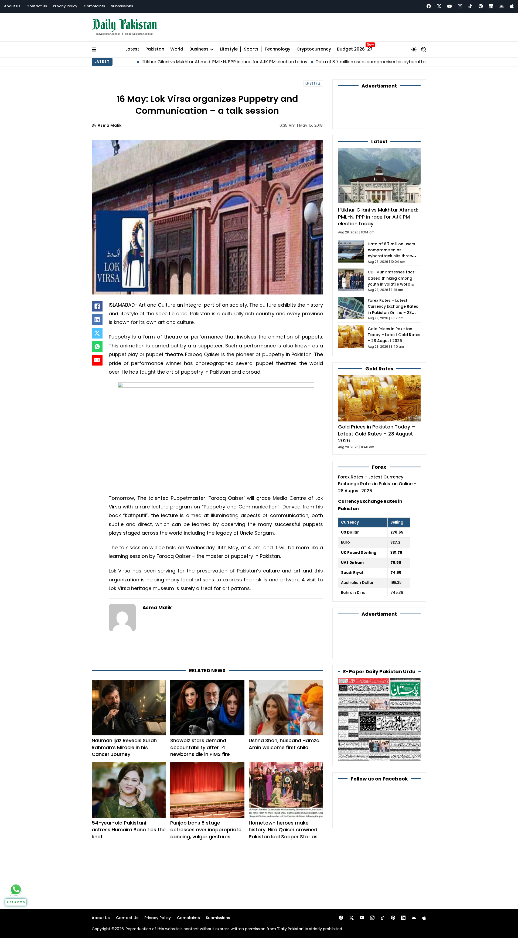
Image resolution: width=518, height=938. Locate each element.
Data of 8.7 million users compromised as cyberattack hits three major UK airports (355, 62)
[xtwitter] (439, 6)
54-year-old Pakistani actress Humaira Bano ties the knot (129, 829)
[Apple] (512, 6)
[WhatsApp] (97, 346)
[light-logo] (126, 27)
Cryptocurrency (314, 49)
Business (199, 49)
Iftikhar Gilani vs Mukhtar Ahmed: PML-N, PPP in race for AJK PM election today (177, 62)
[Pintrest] (481, 6)
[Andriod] (501, 6)
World (176, 49)
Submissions (122, 6)
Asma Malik (110, 125)
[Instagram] (460, 6)
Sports (251, 49)
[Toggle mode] (414, 49)
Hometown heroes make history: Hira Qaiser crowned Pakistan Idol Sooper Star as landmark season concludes (283, 833)
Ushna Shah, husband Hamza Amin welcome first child (284, 744)
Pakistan (154, 49)
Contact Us (36, 6)
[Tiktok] (470, 6)
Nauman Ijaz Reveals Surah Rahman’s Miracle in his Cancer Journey (124, 747)
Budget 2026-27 (355, 49)
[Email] (97, 360)
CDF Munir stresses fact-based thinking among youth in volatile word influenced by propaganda (392, 284)
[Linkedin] (491, 6)
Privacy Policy (65, 6)
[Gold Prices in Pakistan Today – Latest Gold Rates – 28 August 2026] (379, 398)
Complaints (94, 6)
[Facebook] (429, 6)
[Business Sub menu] (212, 49)
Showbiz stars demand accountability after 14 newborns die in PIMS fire (200, 747)
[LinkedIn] (97, 319)
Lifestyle (229, 49)
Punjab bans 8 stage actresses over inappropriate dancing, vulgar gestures (205, 829)
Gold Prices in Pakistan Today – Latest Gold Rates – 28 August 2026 (394, 335)
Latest (132, 49)
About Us (12, 6)
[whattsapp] (16, 889)
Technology (277, 49)
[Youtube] (449, 6)
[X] (97, 333)
